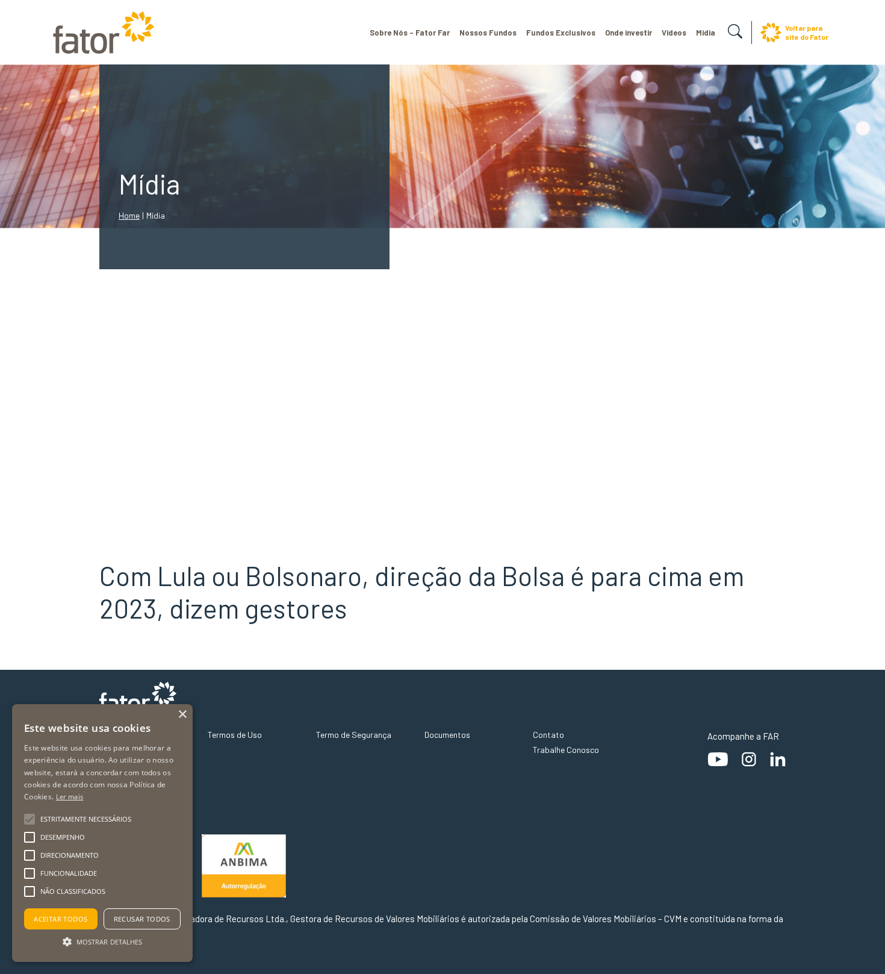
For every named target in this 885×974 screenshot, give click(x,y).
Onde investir (628, 32)
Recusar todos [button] (142, 918)
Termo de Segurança (353, 734)
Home (129, 215)
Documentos (447, 734)
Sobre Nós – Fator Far (410, 32)
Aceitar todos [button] (60, 918)
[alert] (102, 833)
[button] (102, 940)
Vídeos (674, 32)
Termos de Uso (235, 734)
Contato (548, 734)
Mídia (705, 32)
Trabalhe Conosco (566, 750)
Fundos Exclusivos (560, 32)
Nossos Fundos (488, 32)
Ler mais (69, 796)
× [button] (182, 714)
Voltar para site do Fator (806, 32)
